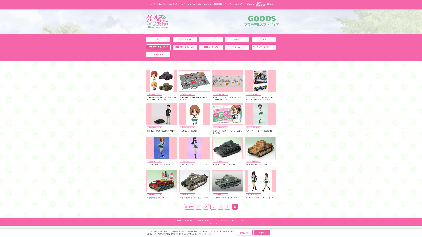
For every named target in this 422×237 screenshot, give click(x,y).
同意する (262, 233)
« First (189, 207)
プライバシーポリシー (206, 234)
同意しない (244, 233)
